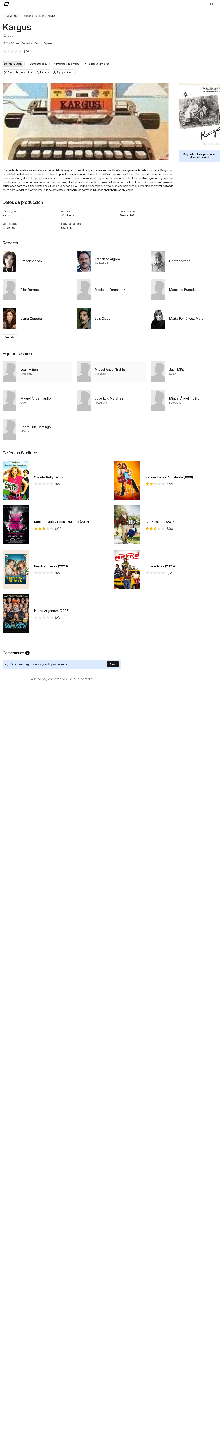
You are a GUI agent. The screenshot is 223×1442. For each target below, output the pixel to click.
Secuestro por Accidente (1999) (169, 477)
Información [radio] (15, 63)
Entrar (113, 664)
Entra (200, 154)
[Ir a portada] (6, 4)
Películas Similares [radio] (98, 63)
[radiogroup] (111, 64)
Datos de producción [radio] (20, 72)
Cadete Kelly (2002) (49, 477)
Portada (27, 15)
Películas (39, 15)
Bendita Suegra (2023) (51, 566)
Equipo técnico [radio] (65, 72)
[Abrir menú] (217, 4)
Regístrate (188, 154)
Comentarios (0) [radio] (39, 63)
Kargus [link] (51, 15)
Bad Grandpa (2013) (160, 522)
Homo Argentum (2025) (52, 611)
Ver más (10, 337)
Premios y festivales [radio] (68, 63)
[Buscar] (211, 4)
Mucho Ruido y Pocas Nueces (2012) (61, 522)
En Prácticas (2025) (160, 566)
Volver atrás (13, 16)
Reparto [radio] (44, 72)
